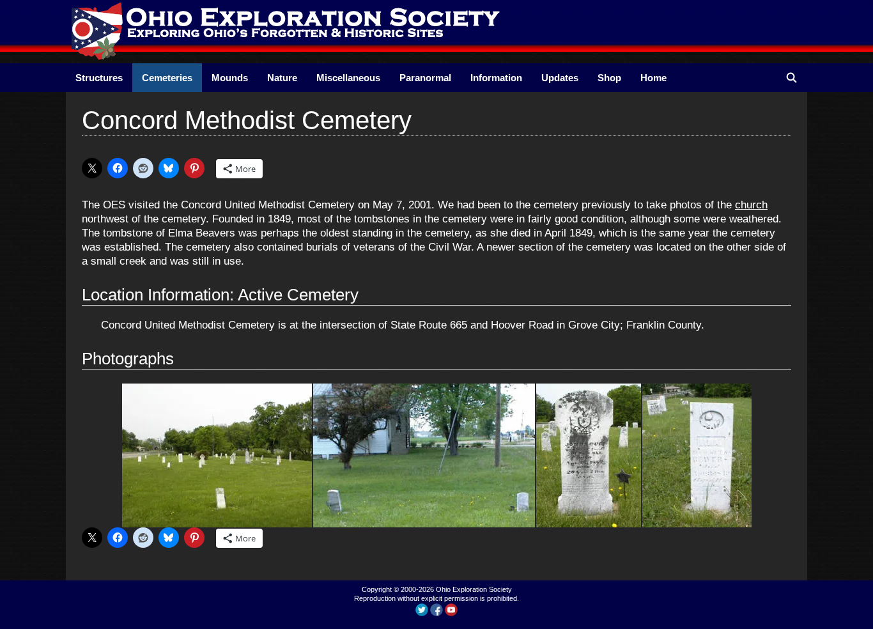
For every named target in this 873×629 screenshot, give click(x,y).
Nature (282, 77)
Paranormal (425, 77)
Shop (609, 77)
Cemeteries (167, 77)
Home (653, 77)
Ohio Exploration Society (474, 589)
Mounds (230, 77)
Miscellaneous (348, 77)
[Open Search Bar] (791, 77)
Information (496, 77)
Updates (559, 77)
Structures (99, 77)
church (751, 205)
